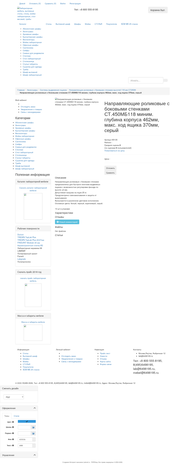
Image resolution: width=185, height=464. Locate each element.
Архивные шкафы (30, 34)
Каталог (22, 24)
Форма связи (105, 364)
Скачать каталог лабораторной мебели (33, 189)
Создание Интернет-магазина (72, 462)
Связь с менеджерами (30, 112)
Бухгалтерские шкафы (33, 36)
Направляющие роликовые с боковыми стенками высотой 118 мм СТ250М (102, 89)
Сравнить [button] (110, 172)
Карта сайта (105, 361)
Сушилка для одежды (32, 66)
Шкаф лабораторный (32, 74)
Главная (21, 89)
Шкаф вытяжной (30, 72)
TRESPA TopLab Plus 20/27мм (30, 240)
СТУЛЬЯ (98, 24)
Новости (103, 356)
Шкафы (77, 24)
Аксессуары (28, 31)
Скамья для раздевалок (33, 53)
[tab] (19, 408)
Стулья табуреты (30, 64)
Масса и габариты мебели (33, 322)
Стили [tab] (16, 415)
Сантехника (28, 47)
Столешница (28, 61)
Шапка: (9, 427)
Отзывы (103, 358)
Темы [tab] (6, 415)
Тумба (25, 69)
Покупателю (111, 24)
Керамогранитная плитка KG (30, 245)
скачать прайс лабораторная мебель (33, 279)
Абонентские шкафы (32, 28)
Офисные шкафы (30, 45)
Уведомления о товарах (31, 109)
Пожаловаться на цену (114, 150)
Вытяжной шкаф (63, 24)
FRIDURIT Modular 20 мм (28, 242)
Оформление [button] (9, 408)
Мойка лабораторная (32, 42)
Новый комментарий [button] (68, 222)
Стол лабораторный (32, 58)
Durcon (20, 234)
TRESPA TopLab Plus (26, 237)
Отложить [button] (110, 168)
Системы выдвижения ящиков (53, 89)
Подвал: (8, 433)
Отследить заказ (28, 106)
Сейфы (26, 50)
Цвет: (9, 422)
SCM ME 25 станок (129, 24)
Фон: (10, 439)
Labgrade (21, 259)
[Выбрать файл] (33, 427)
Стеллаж (26, 55)
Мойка (88, 24)
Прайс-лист (105, 353)
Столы (49, 24)
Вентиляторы (29, 39)
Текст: (9, 445)
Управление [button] (8, 455)
